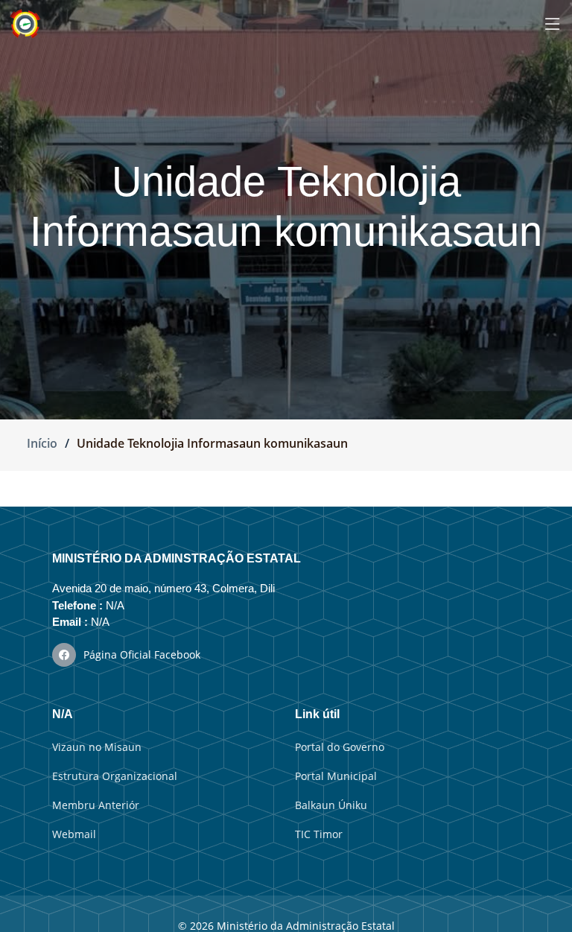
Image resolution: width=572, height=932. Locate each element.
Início (42, 443)
